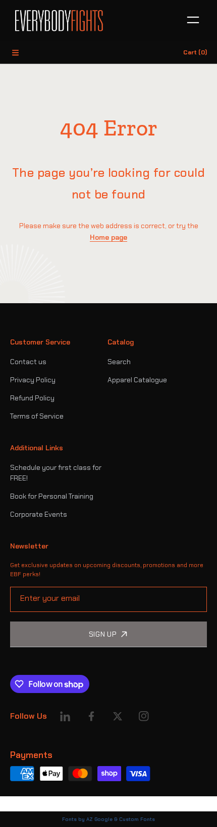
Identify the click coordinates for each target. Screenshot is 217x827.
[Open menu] (193, 20)
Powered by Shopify (38, 804)
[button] (15, 52)
